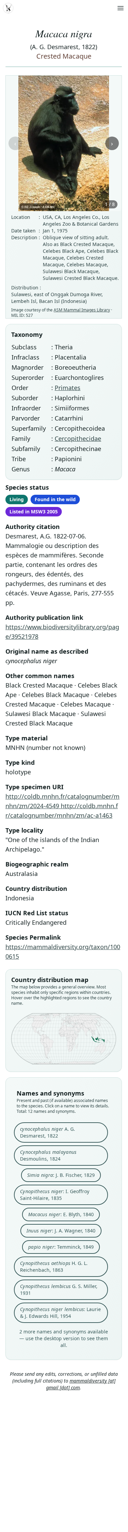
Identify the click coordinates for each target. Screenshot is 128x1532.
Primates (67, 388)
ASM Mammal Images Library (82, 310)
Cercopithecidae (78, 438)
